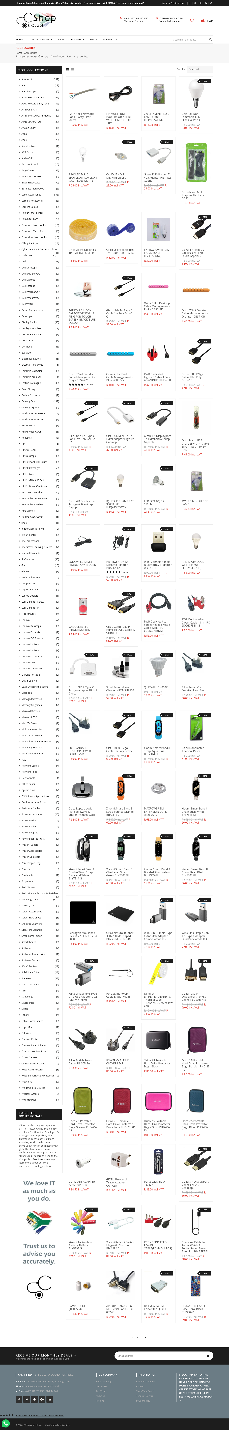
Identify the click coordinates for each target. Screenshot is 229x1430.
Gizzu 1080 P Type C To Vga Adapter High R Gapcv (83, 690)
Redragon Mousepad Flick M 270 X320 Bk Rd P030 (83, 936)
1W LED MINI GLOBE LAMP (195, 502)
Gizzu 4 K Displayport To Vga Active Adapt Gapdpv (82, 504)
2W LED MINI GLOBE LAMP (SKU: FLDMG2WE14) (157, 117)
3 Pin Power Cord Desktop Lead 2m (193, 688)
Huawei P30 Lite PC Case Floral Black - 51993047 (194, 1309)
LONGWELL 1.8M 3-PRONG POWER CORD (82, 563)
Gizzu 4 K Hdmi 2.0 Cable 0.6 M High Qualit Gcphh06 (193, 253)
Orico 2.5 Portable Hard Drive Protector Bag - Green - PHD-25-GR (83, 1125)
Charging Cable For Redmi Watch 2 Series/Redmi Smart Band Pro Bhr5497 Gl (195, 1246)
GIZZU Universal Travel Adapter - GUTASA (116, 1182)
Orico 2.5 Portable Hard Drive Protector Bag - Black (157, 1063)
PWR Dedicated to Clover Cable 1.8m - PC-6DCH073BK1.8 (196, 622)
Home (19, 52)
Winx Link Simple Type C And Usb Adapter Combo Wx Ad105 (158, 936)
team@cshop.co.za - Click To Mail (42, 1386)
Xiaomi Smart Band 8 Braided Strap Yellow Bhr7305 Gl (157, 872)
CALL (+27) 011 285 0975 (136, 18)
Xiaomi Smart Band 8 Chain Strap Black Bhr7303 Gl (195, 872)
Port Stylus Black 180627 (154, 1183)
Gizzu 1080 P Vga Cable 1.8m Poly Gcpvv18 (192, 377)
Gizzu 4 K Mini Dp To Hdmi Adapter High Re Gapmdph (120, 439)
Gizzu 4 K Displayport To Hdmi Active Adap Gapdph (157, 439)
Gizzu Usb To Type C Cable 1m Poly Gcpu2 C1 (119, 313)
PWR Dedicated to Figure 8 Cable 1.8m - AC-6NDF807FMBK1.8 (157, 377)
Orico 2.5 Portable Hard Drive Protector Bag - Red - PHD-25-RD (120, 1124)
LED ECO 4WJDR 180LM (154, 502)
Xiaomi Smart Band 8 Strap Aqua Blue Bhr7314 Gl (157, 751)
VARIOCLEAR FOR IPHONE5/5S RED (79, 628)
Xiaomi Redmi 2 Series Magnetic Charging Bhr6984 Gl (120, 1245)
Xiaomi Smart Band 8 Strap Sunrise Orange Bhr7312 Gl (120, 812)
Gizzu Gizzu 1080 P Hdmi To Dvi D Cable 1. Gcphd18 (120, 630)
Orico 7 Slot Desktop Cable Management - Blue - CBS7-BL (119, 377)
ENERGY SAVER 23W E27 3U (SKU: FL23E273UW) (156, 253)
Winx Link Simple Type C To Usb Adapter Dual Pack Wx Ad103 (83, 997)
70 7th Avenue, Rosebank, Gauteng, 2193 (48, 1381)
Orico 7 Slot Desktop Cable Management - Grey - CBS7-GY (82, 377)
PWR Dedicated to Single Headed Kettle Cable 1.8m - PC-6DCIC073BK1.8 (157, 626)
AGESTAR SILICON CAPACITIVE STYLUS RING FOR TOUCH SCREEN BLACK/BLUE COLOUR (82, 316)
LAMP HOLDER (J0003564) (78, 1307)
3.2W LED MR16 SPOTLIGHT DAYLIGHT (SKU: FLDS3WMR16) (83, 177)
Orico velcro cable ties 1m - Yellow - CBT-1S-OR (82, 253)
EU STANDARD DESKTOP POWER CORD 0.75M (80, 751)
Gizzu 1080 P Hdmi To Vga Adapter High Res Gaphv (157, 177)
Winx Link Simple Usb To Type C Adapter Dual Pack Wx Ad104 (195, 936)
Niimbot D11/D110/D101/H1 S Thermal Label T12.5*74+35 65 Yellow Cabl (158, 1000)
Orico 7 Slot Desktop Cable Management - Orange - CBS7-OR (195, 313)
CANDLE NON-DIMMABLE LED (116, 176)
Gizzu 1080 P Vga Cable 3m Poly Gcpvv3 (119, 749)
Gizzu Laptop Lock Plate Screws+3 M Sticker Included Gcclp (82, 812)
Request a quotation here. (55, 1374)
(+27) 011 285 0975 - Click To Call (42, 1391)
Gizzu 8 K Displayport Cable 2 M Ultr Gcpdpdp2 (195, 1185)
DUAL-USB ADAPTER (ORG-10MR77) (82, 1183)
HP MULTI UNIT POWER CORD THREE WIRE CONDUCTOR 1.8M (119, 118)
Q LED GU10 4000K (156, 687)
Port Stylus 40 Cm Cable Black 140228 (118, 995)
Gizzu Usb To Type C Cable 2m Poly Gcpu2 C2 (82, 439)
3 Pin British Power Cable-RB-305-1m (81, 1062)
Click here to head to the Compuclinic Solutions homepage (38, 1157)
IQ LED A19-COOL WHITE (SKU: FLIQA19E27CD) (193, 565)
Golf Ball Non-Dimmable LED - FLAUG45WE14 (192, 117)
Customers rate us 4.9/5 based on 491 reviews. (40, 1415)
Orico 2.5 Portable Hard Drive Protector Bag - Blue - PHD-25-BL (195, 1125)
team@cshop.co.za (171, 18)
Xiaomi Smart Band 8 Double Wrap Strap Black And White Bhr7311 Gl (82, 873)
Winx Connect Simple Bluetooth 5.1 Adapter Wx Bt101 (158, 565)
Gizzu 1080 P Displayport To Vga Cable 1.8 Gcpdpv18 (194, 997)
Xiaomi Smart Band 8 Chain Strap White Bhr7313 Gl (195, 812)
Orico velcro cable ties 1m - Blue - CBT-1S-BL (120, 251)
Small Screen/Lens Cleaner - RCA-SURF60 (120, 688)
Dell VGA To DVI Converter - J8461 (155, 1307)
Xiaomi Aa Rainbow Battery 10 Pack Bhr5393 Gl (80, 1245)
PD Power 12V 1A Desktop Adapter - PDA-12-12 (117, 565)
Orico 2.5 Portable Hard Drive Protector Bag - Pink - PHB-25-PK (157, 1125)
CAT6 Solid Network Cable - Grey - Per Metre (81, 117)
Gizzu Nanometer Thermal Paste (193, 749)
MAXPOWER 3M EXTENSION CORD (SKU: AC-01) (155, 812)
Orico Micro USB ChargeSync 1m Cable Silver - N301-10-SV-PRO (195, 445)
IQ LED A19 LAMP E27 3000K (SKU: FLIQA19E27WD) (119, 504)
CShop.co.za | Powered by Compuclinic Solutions (46, 1425)
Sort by (181, 69)
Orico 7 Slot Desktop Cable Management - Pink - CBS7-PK (157, 306)
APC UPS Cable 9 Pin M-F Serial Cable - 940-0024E (120, 1309)
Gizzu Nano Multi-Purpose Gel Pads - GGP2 (194, 195)
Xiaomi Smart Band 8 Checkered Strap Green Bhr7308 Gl (119, 872)
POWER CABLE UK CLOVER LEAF (117, 1062)
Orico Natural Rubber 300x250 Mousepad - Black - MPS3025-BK (119, 936)
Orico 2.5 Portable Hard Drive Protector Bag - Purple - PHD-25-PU (196, 1065)
